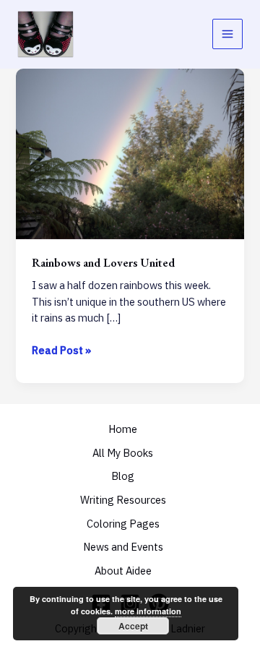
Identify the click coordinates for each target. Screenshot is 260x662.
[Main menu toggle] (227, 34)
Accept (133, 625)
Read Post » (61, 351)
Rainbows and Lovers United (103, 262)
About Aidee (123, 570)
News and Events (123, 547)
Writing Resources (123, 500)
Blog (122, 476)
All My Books (122, 453)
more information (148, 611)
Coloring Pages (123, 523)
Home (122, 429)
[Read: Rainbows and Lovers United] (129, 153)
